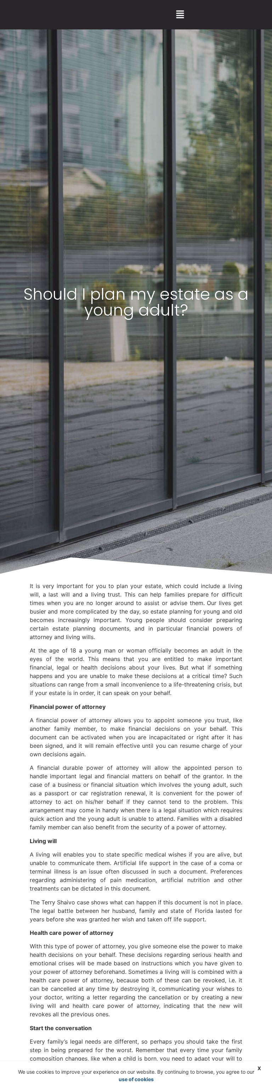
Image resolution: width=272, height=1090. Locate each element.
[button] (180, 14)
